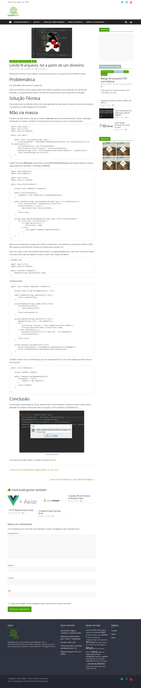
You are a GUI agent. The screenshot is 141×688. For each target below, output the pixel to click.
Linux (126, 72)
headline (91, 644)
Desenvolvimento (21, 22)
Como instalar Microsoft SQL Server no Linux (122, 125)
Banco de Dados (75, 22)
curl (99, 640)
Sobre (113, 638)
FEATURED (118, 72)
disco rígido (99, 642)
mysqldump (101, 652)
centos (99, 635)
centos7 (89, 637)
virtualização (89, 666)
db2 (87, 642)
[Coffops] (10, 22)
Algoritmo (13, 61)
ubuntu (100, 663)
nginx (92, 654)
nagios (88, 654)
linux (89, 648)
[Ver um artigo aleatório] (130, 22)
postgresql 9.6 (98, 656)
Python (104, 74)
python (105, 656)
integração (102, 644)
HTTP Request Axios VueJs (21, 510)
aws (99, 632)
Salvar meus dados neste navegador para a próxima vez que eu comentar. (41, 603)
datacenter (104, 640)
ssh (87, 664)
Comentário (13, 533)
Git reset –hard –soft (68, 642)
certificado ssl (96, 637)
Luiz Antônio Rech (29, 69)
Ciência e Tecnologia (95, 22)
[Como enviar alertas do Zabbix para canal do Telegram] (106, 110)
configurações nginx (91, 640)
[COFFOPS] (13, 630)
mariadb (101, 648)
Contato (114, 631)
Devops (36, 22)
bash (103, 632)
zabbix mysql (97, 666)
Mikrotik (88, 652)
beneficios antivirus (91, 635)
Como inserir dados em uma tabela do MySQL (73, 479)
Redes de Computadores (54, 22)
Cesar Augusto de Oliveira (123, 84)
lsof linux (96, 648)
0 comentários (42, 69)
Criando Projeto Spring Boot (49, 512)
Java (34, 61)
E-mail (11, 578)
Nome (11, 565)
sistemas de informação (100, 661)
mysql (94, 651)
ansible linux (89, 632)
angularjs (88, 630)
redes (87, 659)
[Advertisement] (116, 47)
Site (9, 591)
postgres (98, 654)
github (52, 460)
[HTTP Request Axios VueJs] (22, 495)
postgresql (90, 656)
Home (113, 634)
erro (87, 644)
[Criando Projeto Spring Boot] (51, 495)
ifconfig (97, 644)
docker (105, 642)
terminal (92, 663)
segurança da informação (97, 659)
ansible (93, 630)
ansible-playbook (101, 630)
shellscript (89, 661)
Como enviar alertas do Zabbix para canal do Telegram (123, 113)
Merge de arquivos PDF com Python (114, 80)
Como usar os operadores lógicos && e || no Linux (33, 469)
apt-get (96, 632)
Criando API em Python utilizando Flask (79, 497)
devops (92, 642)
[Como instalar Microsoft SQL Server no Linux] (106, 122)
